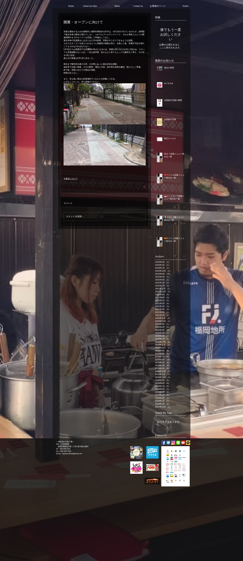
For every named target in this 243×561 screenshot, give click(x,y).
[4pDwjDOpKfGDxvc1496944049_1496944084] (178, 443)
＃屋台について (70, 178)
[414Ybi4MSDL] (168, 443)
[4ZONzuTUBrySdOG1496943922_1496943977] (173, 443)
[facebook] (163, 443)
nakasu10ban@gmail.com (72, 454)
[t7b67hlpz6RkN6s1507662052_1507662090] (188, 443)
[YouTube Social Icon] (183, 443)
